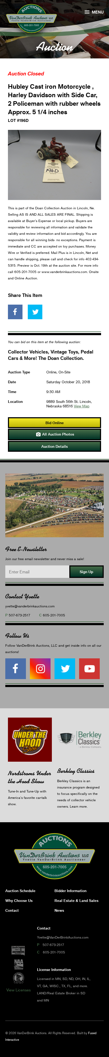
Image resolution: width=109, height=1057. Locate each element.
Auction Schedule (20, 890)
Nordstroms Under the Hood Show (29, 777)
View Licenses (18, 989)
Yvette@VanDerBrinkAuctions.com (62, 937)
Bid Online (55, 422)
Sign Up (86, 571)
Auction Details (54, 446)
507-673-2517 (19, 615)
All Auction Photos (55, 434)
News (59, 910)
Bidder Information (70, 890)
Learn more (78, 806)
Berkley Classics (75, 771)
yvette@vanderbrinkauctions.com (29, 606)
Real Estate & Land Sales (76, 900)
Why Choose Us (19, 900)
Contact (12, 910)
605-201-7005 (54, 615)
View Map (81, 406)
